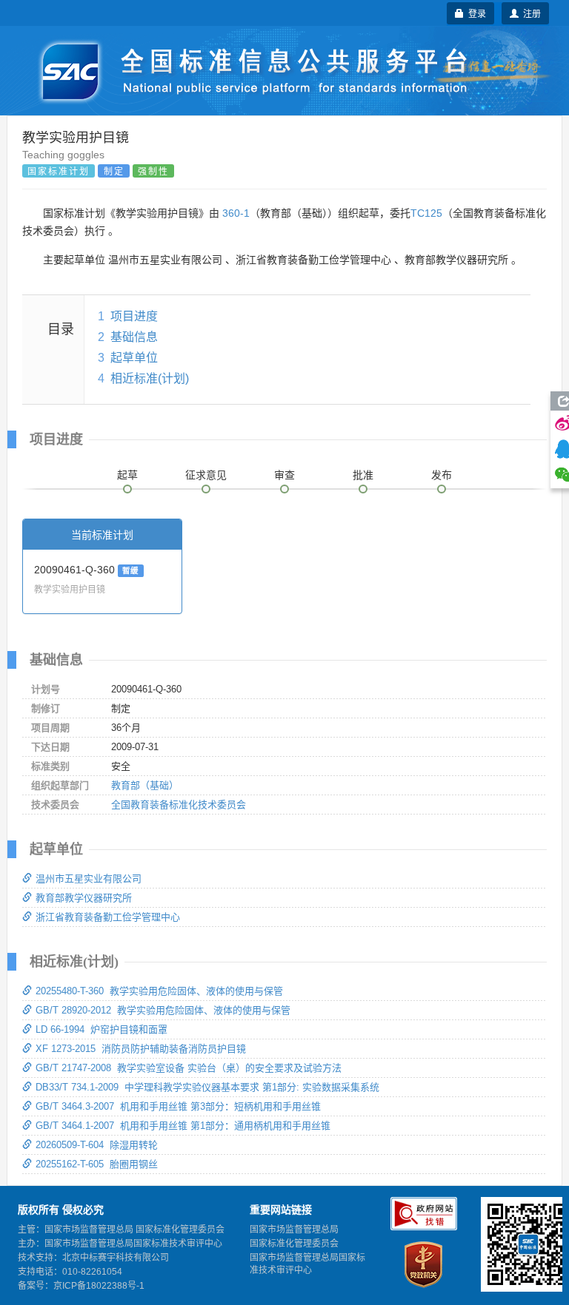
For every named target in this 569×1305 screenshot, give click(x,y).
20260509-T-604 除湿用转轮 (97, 1144)
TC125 (426, 213)
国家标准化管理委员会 (294, 1243)
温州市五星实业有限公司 (89, 878)
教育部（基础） (145, 785)
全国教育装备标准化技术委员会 (178, 804)
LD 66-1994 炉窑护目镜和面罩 (101, 1029)
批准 (363, 475)
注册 (530, 13)
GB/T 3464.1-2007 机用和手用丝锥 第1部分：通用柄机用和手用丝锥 (183, 1125)
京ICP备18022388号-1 (98, 1286)
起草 (127, 475)
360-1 (236, 213)
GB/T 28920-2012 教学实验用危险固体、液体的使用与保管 (163, 1010)
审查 (284, 475)
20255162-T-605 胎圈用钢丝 (97, 1164)
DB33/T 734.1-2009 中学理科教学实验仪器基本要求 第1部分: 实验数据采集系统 (207, 1087)
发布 (441, 475)
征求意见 (206, 475)
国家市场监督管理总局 (294, 1229)
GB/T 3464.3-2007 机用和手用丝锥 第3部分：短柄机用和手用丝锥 (178, 1106)
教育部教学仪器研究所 (84, 897)
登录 (475, 13)
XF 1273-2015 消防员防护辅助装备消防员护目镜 (141, 1048)
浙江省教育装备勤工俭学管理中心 (108, 917)
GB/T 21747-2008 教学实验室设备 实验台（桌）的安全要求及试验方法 (189, 1067)
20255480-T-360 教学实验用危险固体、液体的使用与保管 (159, 991)
